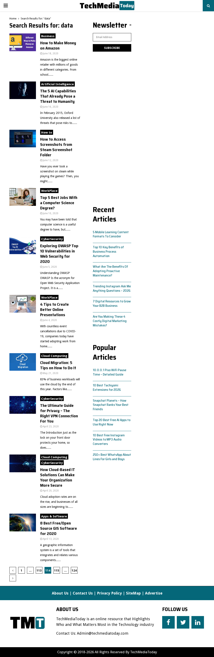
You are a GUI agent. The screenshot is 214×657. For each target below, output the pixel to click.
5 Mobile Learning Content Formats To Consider (111, 234)
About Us (60, 593)
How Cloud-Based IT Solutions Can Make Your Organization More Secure (57, 477)
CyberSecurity (52, 239)
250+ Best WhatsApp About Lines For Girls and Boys (112, 457)
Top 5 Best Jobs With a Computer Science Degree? (58, 202)
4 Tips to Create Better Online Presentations (54, 309)
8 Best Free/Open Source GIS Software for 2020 (58, 528)
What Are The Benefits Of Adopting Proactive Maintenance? (110, 271)
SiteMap (133, 593)
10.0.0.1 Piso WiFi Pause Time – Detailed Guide (109, 372)
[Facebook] (168, 622)
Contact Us (83, 593)
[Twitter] (183, 622)
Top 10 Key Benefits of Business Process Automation (108, 251)
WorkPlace (49, 191)
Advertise (153, 593)
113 (39, 570)
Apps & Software (54, 516)
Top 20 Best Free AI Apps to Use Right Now (111, 422)
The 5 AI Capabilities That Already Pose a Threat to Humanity (58, 96)
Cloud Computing (54, 356)
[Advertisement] (112, 127)
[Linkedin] (197, 622)
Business (48, 36)
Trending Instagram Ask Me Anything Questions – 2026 (112, 288)
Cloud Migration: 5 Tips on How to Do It (58, 365)
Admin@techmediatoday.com (102, 633)
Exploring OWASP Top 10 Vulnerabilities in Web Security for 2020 (59, 253)
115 (56, 570)
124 (74, 570)
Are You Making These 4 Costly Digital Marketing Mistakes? (110, 321)
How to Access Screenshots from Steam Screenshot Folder (56, 147)
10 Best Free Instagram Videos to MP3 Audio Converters (109, 440)
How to (46, 132)
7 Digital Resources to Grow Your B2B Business (112, 303)
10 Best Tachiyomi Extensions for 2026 (107, 387)
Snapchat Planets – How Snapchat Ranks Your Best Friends (111, 405)
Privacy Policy (109, 593)
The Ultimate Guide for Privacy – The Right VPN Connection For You (59, 413)
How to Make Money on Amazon (58, 45)
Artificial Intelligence (57, 84)
